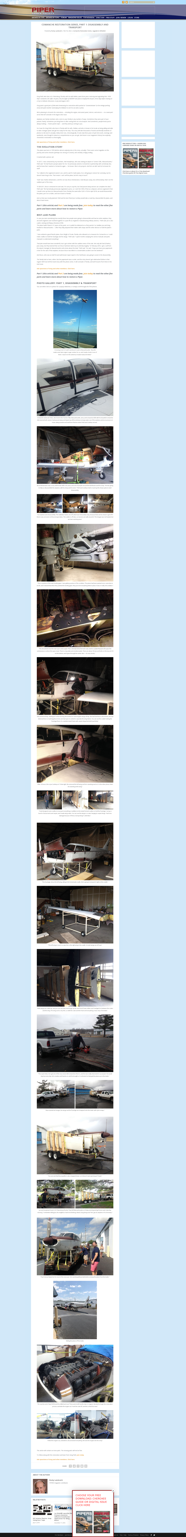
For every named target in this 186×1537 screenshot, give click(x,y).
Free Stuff (110, 18)
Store (136, 18)
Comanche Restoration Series (82, 31)
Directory (100, 18)
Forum (64, 18)
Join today (88, 205)
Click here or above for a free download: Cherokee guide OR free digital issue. (136, 172)
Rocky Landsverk (56, 31)
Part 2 (61, 205)
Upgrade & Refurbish (99, 31)
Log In (130, 18)
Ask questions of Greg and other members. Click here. (56, 142)
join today (80, 1455)
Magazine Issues (75, 18)
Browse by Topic (52, 18)
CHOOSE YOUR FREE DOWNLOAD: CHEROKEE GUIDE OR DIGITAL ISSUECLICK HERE (91, 1500)
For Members (88, 18)
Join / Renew (121, 18)
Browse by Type (38, 18)
